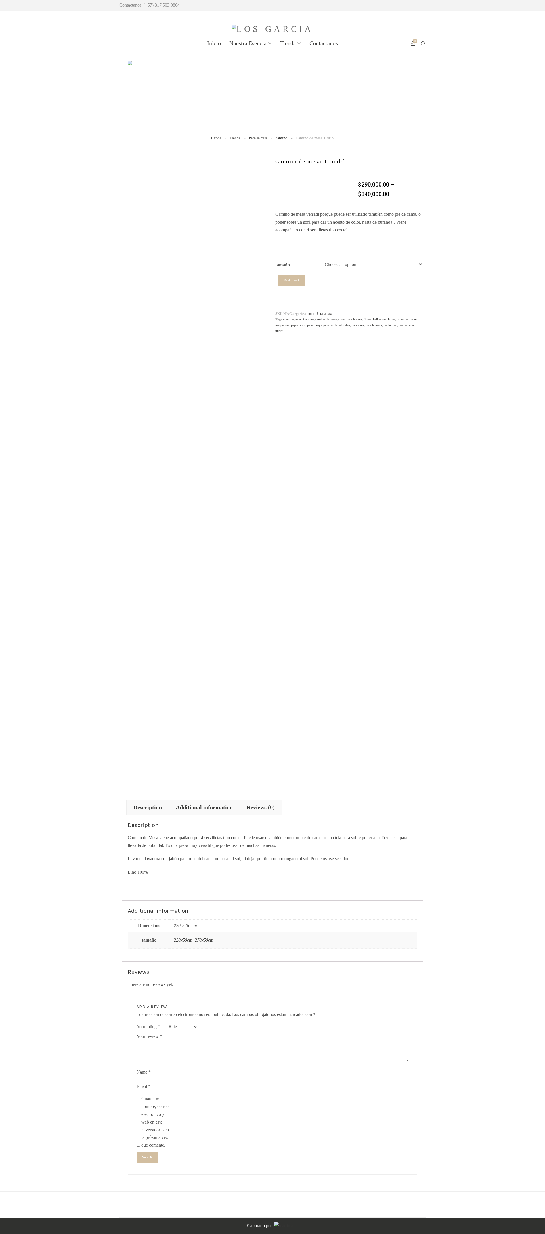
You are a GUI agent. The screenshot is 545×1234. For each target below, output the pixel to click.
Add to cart (291, 280)
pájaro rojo (314, 325)
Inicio (214, 43)
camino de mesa (326, 319)
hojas (391, 319)
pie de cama (406, 325)
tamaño (282, 264)
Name (144, 1072)
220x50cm (183, 940)
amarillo (288, 319)
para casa (358, 325)
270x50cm (204, 940)
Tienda (288, 43)
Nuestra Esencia (248, 43)
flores (367, 319)
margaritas (282, 325)
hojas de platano (407, 319)
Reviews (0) (261, 807)
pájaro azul (298, 325)
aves (298, 319)
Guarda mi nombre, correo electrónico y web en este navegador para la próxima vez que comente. (155, 1121)
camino (281, 138)
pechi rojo (390, 325)
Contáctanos (323, 43)
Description (147, 807)
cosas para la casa (350, 319)
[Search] (423, 43)
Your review (149, 1036)
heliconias (379, 319)
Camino (308, 319)
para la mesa (374, 325)
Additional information (204, 807)
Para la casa (258, 138)
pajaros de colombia (336, 325)
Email (143, 1086)
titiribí (279, 331)
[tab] (147, 807)
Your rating (148, 1026)
